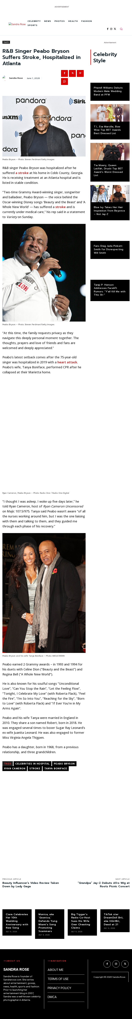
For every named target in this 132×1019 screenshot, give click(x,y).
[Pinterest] (80, 73)
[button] (121, 29)
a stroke (22, 173)
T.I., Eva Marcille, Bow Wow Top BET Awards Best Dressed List (107, 130)
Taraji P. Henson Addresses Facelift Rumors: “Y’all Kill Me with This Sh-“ (110, 290)
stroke (60, 207)
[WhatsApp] (64, 81)
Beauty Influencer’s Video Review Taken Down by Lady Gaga (30, 884)
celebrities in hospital (32, 764)
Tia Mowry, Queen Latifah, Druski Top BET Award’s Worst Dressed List (108, 170)
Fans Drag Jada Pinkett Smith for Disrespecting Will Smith (108, 249)
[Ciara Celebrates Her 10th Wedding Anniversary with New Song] (17, 902)
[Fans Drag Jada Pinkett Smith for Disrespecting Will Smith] (110, 232)
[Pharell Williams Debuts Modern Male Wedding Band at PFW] (110, 74)
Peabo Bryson (64, 764)
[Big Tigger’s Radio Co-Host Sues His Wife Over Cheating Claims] (82, 902)
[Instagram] (111, 29)
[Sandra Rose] (17, 28)
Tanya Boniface (55, 768)
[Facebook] (107, 29)
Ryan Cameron (14, 768)
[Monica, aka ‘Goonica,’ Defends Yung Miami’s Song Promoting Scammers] (49, 902)
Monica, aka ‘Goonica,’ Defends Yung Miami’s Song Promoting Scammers (47, 923)
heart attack (67, 362)
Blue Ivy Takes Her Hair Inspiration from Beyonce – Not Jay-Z (109, 210)
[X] (115, 29)
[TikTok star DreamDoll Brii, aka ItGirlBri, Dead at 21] (115, 902)
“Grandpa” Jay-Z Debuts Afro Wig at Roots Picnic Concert (104, 884)
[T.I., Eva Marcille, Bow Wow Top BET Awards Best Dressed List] (110, 112)
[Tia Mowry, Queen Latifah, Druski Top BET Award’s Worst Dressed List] (110, 151)
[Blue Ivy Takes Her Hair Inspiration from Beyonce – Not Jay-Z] (110, 193)
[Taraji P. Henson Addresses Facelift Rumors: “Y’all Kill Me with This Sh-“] (110, 271)
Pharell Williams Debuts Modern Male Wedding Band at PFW (108, 91)
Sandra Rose (16, 78)
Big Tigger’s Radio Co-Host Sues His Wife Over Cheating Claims (80, 921)
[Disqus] (44, 821)
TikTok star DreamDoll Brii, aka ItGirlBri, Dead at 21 (113, 919)
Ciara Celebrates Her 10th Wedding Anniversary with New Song (17, 921)
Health (6, 42)
